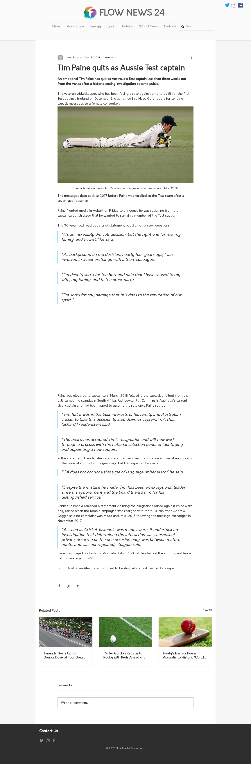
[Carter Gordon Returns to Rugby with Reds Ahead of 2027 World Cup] (125, 632)
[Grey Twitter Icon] (41, 740)
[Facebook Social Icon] (240, 5)
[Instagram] (234, 5)
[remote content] (125, 349)
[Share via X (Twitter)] (68, 586)
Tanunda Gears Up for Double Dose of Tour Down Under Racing (64, 656)
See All (207, 610)
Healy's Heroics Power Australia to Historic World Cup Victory (183, 656)
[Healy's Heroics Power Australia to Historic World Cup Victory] (185, 632)
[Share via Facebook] (59, 586)
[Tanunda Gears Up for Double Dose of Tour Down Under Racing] (65, 632)
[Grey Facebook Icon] (53, 740)
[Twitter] (227, 5)
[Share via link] (77, 586)
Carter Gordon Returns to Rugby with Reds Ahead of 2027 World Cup (123, 656)
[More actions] (191, 57)
